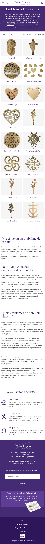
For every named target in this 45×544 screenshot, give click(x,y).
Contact (22, 520)
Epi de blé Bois (12, 197)
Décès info (22, 531)
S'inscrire (22, 484)
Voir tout (14, 34)
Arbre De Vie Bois (12, 81)
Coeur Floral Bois (12, 128)
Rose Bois (33, 197)
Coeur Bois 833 (12, 105)
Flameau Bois (33, 128)
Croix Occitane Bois (33, 174)
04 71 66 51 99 (24, 455)
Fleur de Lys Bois (11, 221)
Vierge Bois (11, 58)
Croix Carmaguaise (33, 221)
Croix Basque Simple (12, 174)
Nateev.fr (31, 541)
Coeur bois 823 (33, 105)
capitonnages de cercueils (15, 23)
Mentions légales (22, 524)
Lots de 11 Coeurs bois (33, 81)
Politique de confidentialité (22, 528)
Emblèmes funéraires (27, 34)
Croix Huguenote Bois (33, 151)
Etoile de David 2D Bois (11, 151)
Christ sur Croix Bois (33, 58)
